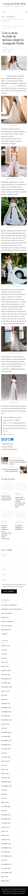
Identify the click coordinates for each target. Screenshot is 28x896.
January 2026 (5, 674)
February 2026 (6, 670)
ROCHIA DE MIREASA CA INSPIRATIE (19, 527)
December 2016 (6, 843)
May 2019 (4, 798)
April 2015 (4, 876)
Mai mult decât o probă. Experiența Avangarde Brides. (6, 497)
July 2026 (4, 650)
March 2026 (5, 666)
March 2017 (5, 835)
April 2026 (4, 662)
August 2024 (5, 724)
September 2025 (6, 687)
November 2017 (6, 819)
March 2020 (5, 773)
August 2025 (5, 691)
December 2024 (6, 707)
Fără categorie (7, 26)
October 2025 (5, 683)
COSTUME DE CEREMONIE (9, 605)
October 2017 (5, 823)
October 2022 (5, 749)
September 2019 (6, 786)
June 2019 (4, 794)
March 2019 (5, 802)
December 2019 (6, 782)
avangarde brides (7, 444)
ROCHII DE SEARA (6, 625)
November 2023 (6, 732)
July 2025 (4, 695)
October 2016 (5, 852)
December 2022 (6, 745)
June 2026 (4, 654)
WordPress (21, 893)
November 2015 (6, 864)
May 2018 (4, 811)
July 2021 (4, 753)
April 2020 (4, 769)
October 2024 (5, 716)
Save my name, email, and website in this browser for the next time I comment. (14, 585)
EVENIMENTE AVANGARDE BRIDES (11, 609)
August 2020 (5, 761)
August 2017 (5, 827)
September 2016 (6, 856)
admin (5, 47)
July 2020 (4, 765)
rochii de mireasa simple (9, 449)
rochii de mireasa (11, 86)
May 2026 (4, 658)
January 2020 (5, 778)
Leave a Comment (6, 51)
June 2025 (4, 699)
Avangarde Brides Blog (14, 4)
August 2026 (5, 646)
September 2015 (6, 872)
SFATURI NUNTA (6, 28)
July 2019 (4, 790)
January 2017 (5, 839)
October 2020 (5, 757)
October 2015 (5, 868)
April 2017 (4, 831)
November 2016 (6, 848)
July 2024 (4, 728)
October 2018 (5, 806)
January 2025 (5, 703)
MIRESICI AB (5, 617)
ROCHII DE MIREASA (18, 26)
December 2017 (6, 815)
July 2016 (4, 860)
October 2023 (5, 736)
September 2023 (6, 740)
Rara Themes (7, 893)
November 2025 (6, 679)
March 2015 (5, 881)
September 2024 (6, 720)
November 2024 (6, 712)
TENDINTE (15, 28)
